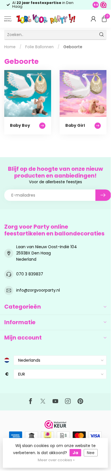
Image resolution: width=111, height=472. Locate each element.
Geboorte (72, 47)
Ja (75, 453)
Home (10, 47)
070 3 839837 (29, 274)
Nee (91, 453)
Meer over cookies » (56, 460)
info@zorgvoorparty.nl (38, 290)
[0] (104, 18)
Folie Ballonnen (39, 47)
